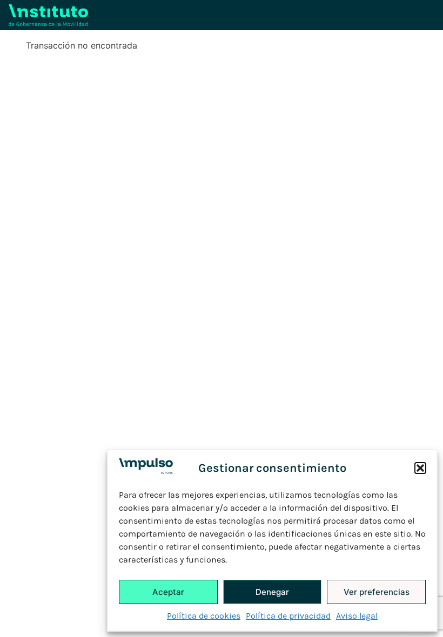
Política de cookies (203, 616)
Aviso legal (357, 616)
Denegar (272, 592)
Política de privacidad (288, 616)
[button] (420, 468)
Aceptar (168, 592)
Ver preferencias (377, 592)
